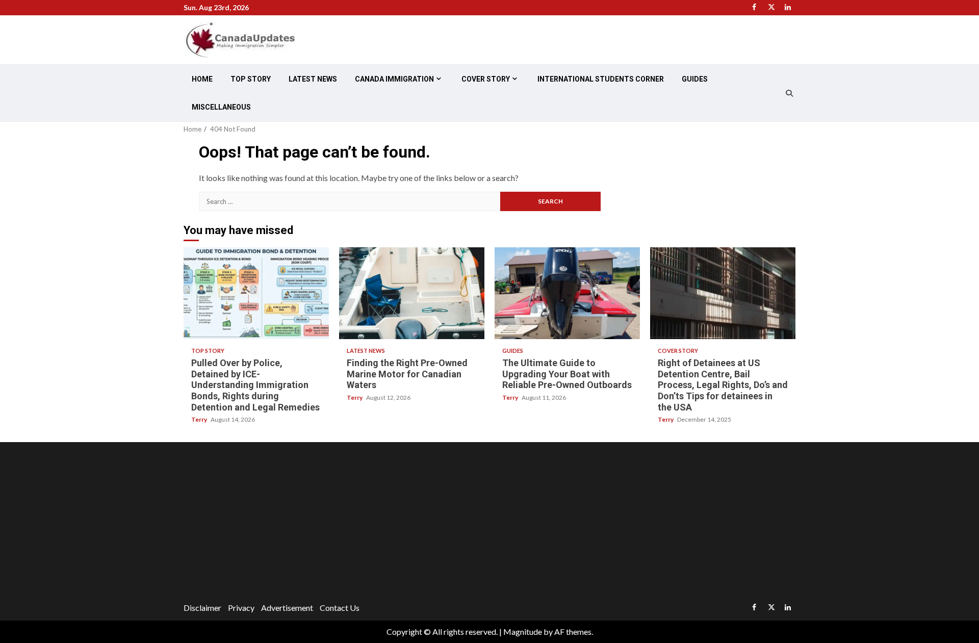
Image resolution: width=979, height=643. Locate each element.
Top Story (250, 79)
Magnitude (522, 631)
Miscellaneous (221, 107)
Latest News (313, 79)
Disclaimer (202, 607)
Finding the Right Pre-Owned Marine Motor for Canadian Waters (411, 293)
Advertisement (287, 607)
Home (202, 79)
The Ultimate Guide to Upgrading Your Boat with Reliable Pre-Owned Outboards (567, 293)
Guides (695, 79)
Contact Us (339, 607)
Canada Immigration (394, 79)
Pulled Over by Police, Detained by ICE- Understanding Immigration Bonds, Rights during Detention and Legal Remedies (256, 293)
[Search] (789, 93)
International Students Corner (600, 79)
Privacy (241, 607)
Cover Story (485, 79)
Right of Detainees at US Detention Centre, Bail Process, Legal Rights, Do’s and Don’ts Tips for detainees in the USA (722, 293)
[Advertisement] (489, 523)
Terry (199, 419)
